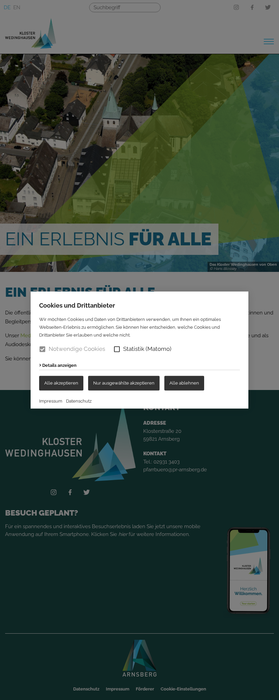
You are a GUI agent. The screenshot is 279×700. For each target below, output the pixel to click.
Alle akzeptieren (61, 383)
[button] (117, 349)
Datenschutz (79, 401)
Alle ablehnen (184, 383)
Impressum (50, 401)
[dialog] (139, 350)
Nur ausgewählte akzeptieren (123, 383)
